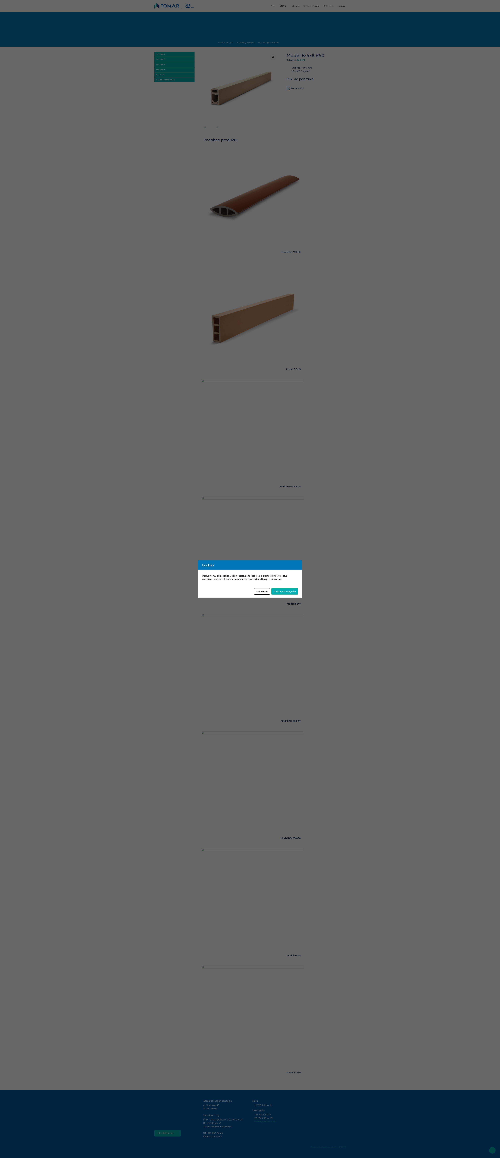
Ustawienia (262, 591)
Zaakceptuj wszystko (285, 591)
